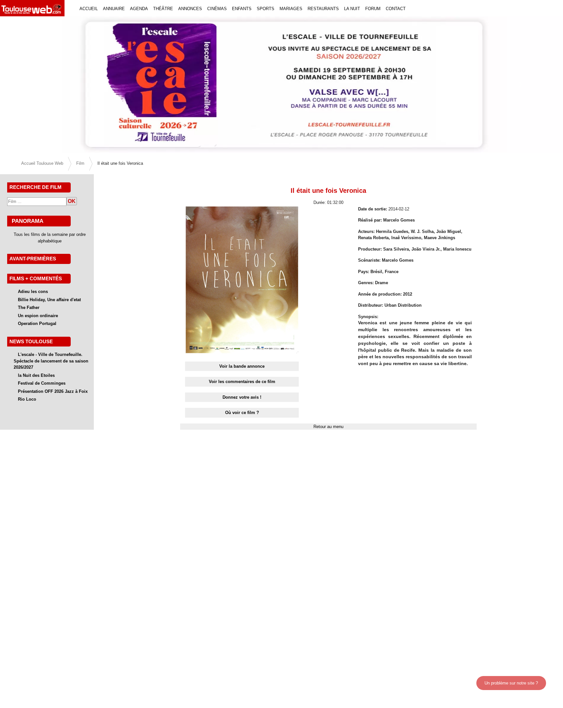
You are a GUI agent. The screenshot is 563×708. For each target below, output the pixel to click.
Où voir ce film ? (242, 412)
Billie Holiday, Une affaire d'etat (49, 299)
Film (80, 163)
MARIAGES (291, 8)
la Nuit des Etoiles (36, 375)
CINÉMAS (217, 8)
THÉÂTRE (163, 8)
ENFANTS (242, 8)
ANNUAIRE (114, 8)
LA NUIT (352, 8)
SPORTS (265, 8)
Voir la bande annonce (242, 366)
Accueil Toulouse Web (42, 163)
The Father (28, 307)
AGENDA (139, 8)
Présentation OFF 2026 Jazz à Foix (53, 391)
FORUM (373, 8)
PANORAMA (27, 221)
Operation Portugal (37, 323)
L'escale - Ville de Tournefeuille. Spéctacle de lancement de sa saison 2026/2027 (51, 361)
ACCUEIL (88, 8)
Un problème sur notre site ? (511, 683)
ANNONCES (190, 8)
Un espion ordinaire (38, 315)
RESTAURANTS (323, 8)
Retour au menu (328, 426)
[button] (42, 84)
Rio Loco (27, 399)
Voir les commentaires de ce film (242, 381)
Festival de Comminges (41, 383)
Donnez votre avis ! (242, 397)
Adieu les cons (33, 291)
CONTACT (396, 8)
